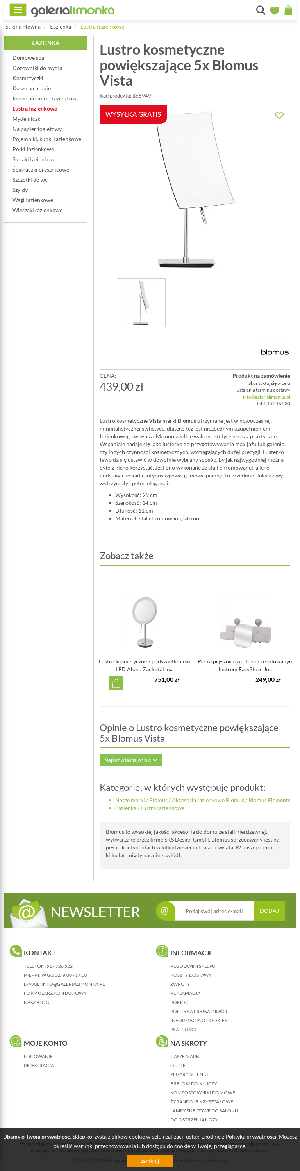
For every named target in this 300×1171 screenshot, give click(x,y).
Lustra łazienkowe (102, 26)
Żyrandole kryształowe (201, 1102)
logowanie (38, 1056)
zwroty (180, 984)
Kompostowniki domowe (202, 1093)
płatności (183, 1029)
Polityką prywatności (251, 1136)
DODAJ (269, 910)
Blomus (158, 800)
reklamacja (185, 993)
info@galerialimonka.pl (266, 397)
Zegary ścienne (189, 1074)
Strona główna (23, 26)
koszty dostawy (191, 975)
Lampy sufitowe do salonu (204, 1111)
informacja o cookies (198, 1020)
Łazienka (60, 26)
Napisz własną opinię (128, 760)
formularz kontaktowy (55, 993)
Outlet (179, 1065)
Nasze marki (130, 800)
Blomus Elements (269, 800)
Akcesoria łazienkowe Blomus (208, 800)
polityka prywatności (198, 1011)
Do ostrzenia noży (194, 1120)
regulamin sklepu (193, 966)
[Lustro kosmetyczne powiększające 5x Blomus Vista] (141, 302)
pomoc (179, 1002)
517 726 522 (59, 966)
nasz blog (36, 1002)
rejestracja (39, 1065)
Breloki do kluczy (193, 1084)
